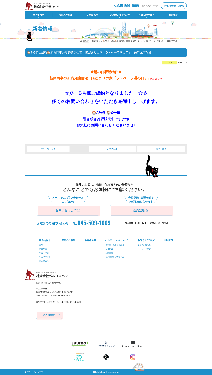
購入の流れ (44, 261)
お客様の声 (92, 15)
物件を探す (38, 15)
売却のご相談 (65, 15)
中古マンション (45, 257)
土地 (41, 245)
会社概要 (109, 249)
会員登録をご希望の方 (114, 257)
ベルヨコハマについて (119, 15)
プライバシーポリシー (36, 372)
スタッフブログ (144, 249)
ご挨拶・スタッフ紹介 (114, 245)
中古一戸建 (44, 253)
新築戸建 (43, 249)
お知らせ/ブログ (146, 15)
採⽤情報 (173, 15)
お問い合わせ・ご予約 (174, 5)
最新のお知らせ (144, 245)
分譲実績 (109, 253)
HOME (86, 41)
